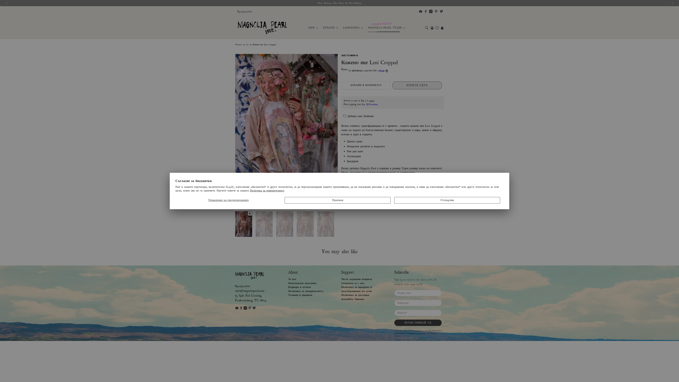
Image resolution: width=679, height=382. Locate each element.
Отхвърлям (447, 200)
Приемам (337, 200)
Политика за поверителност (267, 190)
